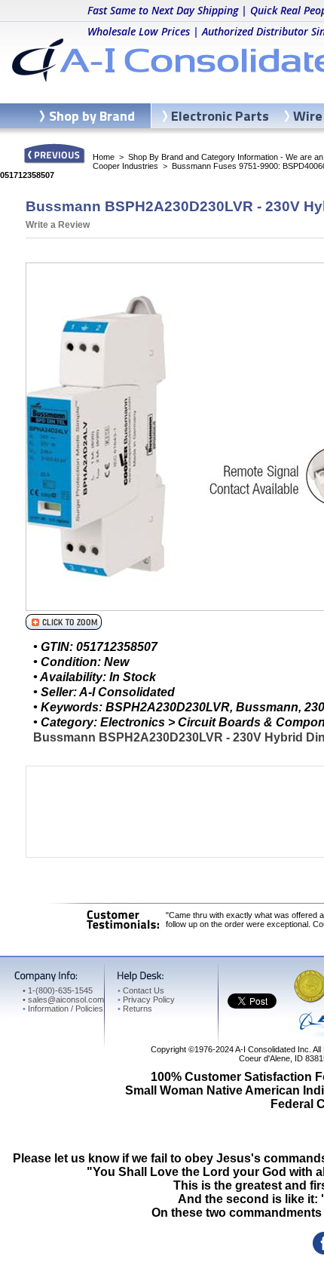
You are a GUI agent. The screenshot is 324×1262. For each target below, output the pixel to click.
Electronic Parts (220, 116)
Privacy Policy (146, 999)
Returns (135, 1008)
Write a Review (58, 225)
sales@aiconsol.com (66, 999)
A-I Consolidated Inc (272, 1049)
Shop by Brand (92, 116)
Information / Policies (63, 1008)
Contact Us (141, 990)
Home (104, 156)
